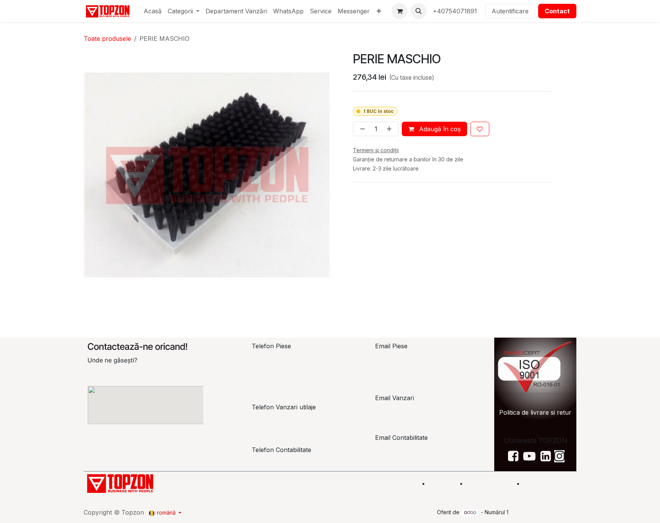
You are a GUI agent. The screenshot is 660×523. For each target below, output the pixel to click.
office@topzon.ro (407, 452)
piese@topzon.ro (407, 361)
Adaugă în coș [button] (439, 129)
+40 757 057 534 (283, 465)
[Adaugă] (390, 129)
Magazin (442, 483)
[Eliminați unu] (361, 129)
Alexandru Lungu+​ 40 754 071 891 (281, 375)
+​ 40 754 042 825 (283, 422)
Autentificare (510, 11)
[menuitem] (153, 11)
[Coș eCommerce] (399, 11)
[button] (419, 11)
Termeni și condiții (550, 483)
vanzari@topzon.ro (410, 410)
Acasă (408, 483)
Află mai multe (489, 483)
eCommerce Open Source (543, 512)
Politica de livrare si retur (535, 412)
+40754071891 (456, 11)
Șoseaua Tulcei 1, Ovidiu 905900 (134, 375)
